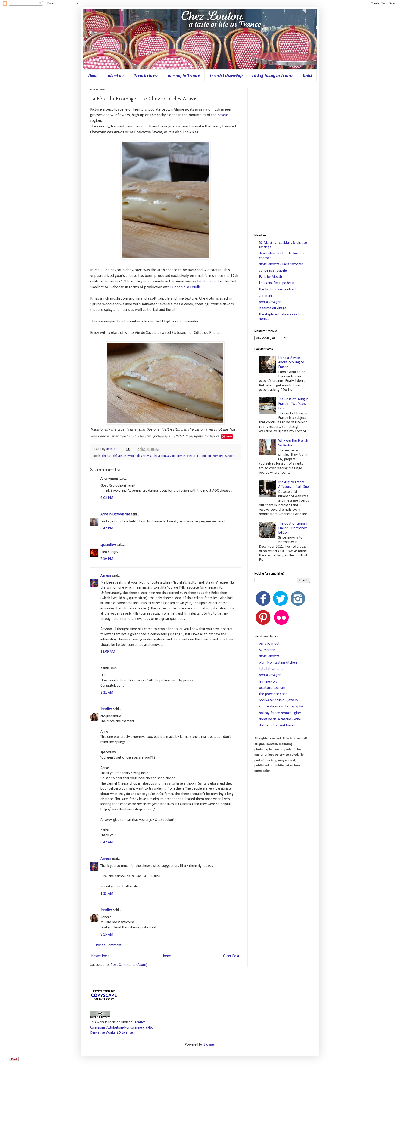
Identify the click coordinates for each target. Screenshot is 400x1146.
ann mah (265, 296)
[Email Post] (127, 449)
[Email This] (139, 449)
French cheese (146, 75)
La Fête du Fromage (210, 456)
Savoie (223, 115)
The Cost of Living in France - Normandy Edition (293, 528)
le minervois (268, 681)
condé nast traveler (273, 270)
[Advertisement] (282, 157)
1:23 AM (106, 894)
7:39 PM (106, 559)
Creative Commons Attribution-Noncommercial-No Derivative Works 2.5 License (121, 1027)
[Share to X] (148, 449)
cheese (106, 456)
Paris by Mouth (270, 277)
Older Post (231, 956)
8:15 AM (106, 934)
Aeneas (105, 576)
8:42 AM (106, 842)
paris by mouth (270, 644)
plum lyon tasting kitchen (278, 662)
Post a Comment (109, 945)
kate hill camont (271, 669)
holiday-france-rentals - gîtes (280, 713)
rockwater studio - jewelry (278, 700)
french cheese (186, 456)
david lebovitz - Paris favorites (281, 264)
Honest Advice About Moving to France (291, 362)
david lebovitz (269, 656)
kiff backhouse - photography (281, 706)
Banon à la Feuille (186, 287)
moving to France (184, 75)
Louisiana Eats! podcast (276, 283)
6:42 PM (106, 528)
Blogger (209, 1045)
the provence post (273, 694)
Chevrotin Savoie (164, 456)
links (307, 75)
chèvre (117, 456)
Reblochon (206, 281)
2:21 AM (106, 693)
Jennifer (111, 449)
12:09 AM (107, 652)
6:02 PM (106, 498)
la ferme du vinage (272, 308)
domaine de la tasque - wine (280, 719)
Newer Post (100, 956)
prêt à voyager (270, 302)
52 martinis (267, 650)
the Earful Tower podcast (277, 289)
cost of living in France (272, 75)
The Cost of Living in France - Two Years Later (293, 404)
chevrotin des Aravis (137, 456)
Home (93, 75)
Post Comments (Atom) (129, 965)
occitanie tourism (272, 688)
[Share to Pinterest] (157, 449)
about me (116, 75)
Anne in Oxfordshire (115, 514)
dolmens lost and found (277, 725)
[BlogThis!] (143, 449)
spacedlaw (108, 545)
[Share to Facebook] (152, 449)
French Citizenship (226, 75)
